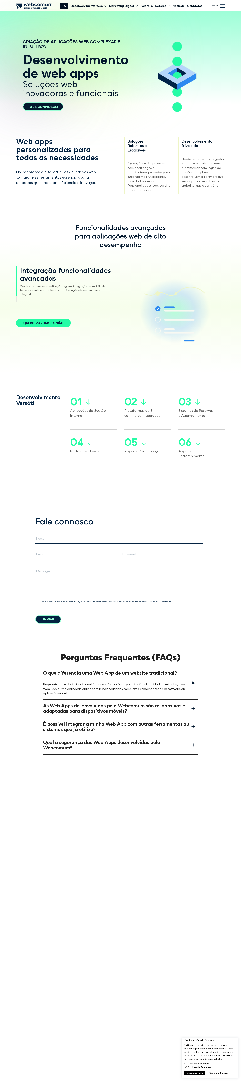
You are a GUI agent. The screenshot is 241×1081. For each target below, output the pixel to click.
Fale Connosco (43, 107)
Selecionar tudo (195, 1073)
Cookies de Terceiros (199, 1067)
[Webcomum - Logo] (34, 5)
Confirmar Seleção (218, 1073)
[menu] (222, 5)
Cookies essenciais (198, 1063)
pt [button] (213, 6)
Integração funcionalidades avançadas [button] (65, 274)
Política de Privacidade (159, 601)
